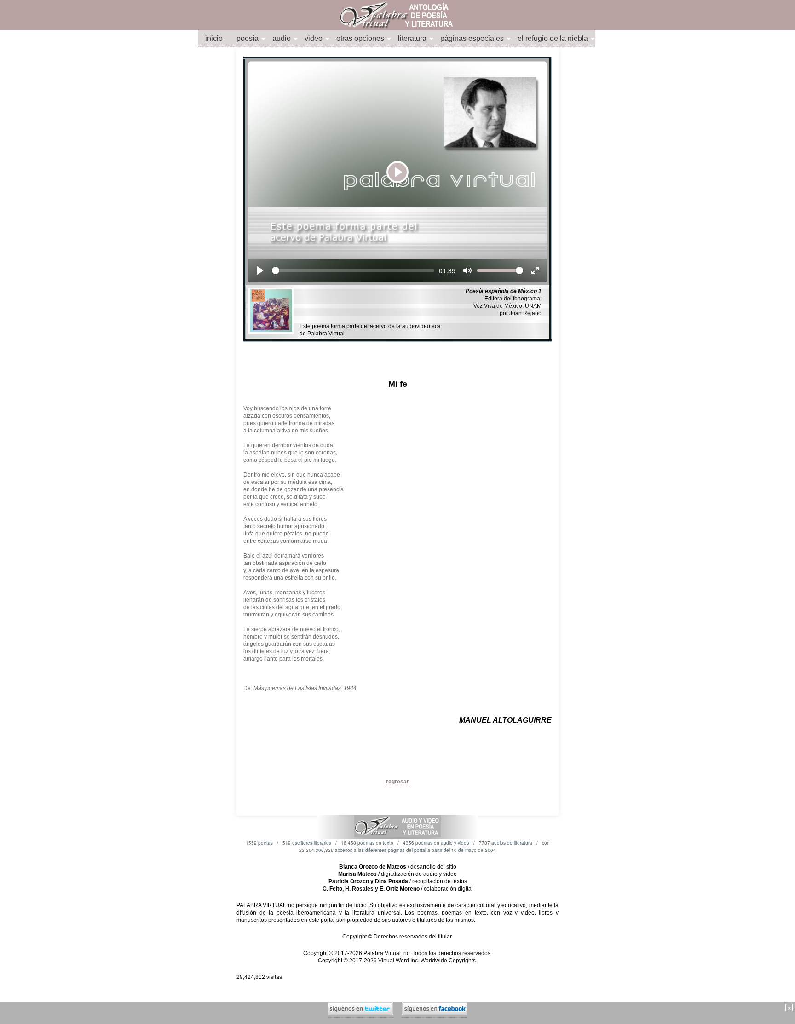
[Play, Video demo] (260, 270)
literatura (412, 38)
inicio (214, 38)
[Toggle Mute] (467, 270)
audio (281, 38)
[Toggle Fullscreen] (535, 270)
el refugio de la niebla (553, 38)
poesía (247, 38)
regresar (397, 781)
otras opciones (360, 38)
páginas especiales (472, 38)
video (314, 38)
